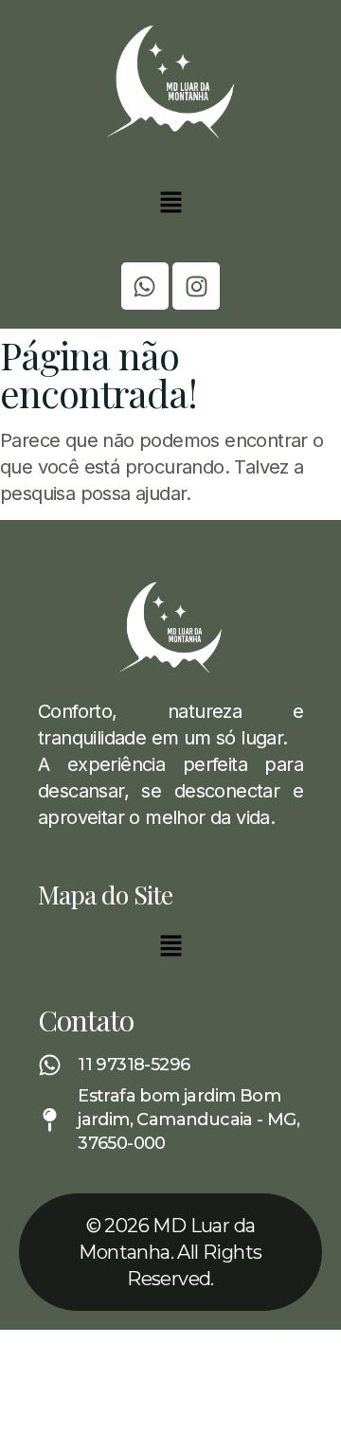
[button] (170, 204)
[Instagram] (196, 286)
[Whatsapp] (145, 286)
